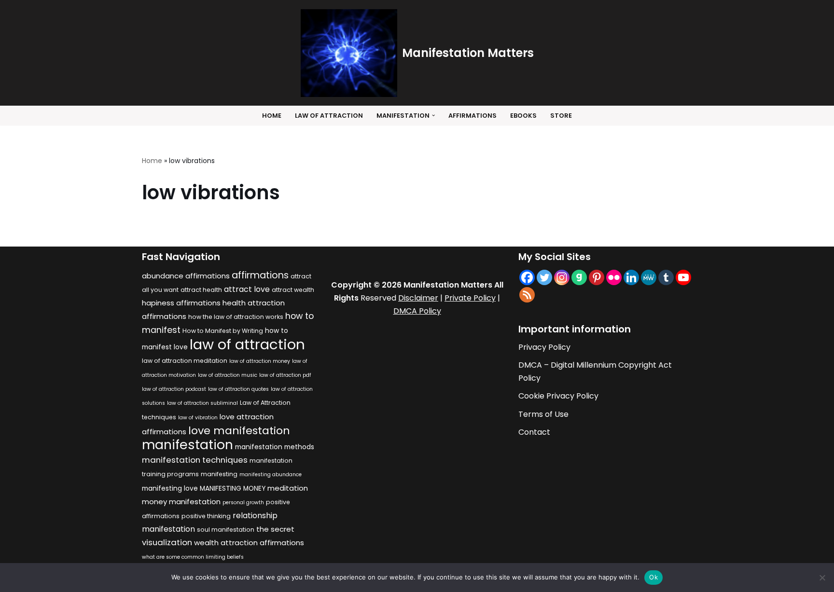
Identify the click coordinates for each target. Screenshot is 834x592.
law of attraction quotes (238, 389)
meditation (287, 488)
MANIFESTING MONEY (232, 488)
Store (561, 115)
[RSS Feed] (527, 295)
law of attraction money (259, 361)
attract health (201, 290)
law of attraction (247, 344)
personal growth (243, 502)
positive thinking (206, 516)
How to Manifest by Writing (222, 331)
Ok (653, 577)
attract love (247, 289)
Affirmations (472, 115)
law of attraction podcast (174, 389)
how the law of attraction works (235, 317)
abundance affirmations (186, 276)
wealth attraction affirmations (249, 542)
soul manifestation (225, 529)
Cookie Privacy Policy (558, 395)
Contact (534, 432)
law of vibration (198, 417)
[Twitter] (544, 277)
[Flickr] (614, 277)
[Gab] (579, 277)
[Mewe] (648, 277)
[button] (433, 115)
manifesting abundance (270, 474)
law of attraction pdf (285, 375)
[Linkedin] (631, 277)
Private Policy (470, 297)
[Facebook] (527, 277)
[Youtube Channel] (683, 277)
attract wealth (293, 290)
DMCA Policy (417, 311)
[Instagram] (562, 277)
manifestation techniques (195, 460)
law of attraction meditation (184, 361)
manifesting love (170, 488)
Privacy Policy (544, 347)
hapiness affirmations (181, 303)
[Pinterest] (596, 277)
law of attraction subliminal (202, 403)
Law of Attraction (329, 115)
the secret (275, 529)
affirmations (260, 275)
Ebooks (523, 115)
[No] (822, 577)
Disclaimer (418, 297)
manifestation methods (274, 447)
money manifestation (181, 501)
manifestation (187, 445)
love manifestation (239, 430)
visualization (167, 542)
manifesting (219, 474)
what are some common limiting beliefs (193, 557)
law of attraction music (227, 375)
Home (271, 115)
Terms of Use (543, 414)
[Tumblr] (666, 277)
